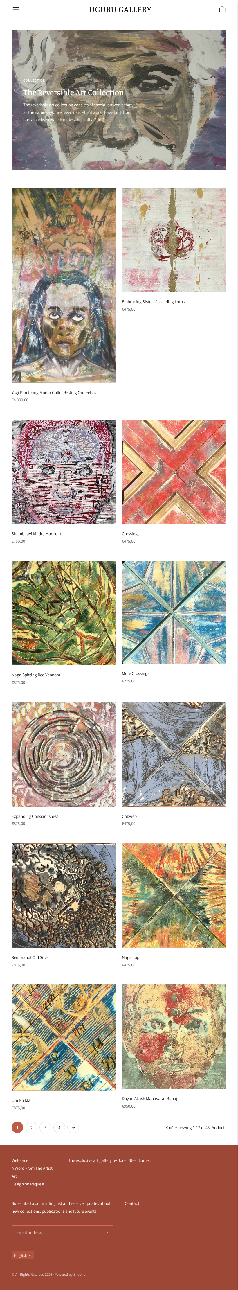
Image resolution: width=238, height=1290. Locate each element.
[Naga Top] (174, 895)
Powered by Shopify (70, 1274)
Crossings (130, 533)
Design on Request (28, 1184)
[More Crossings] (174, 612)
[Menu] (16, 9)
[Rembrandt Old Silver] (64, 895)
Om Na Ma (21, 1100)
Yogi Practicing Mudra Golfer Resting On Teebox (54, 392)
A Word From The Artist (32, 1168)
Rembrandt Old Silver (31, 957)
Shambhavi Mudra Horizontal (38, 533)
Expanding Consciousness (35, 816)
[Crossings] (174, 472)
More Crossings (135, 673)
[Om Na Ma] (64, 1037)
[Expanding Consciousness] (64, 754)
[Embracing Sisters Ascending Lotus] (174, 240)
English (20, 1255)
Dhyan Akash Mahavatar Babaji (150, 1098)
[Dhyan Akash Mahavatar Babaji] (174, 1036)
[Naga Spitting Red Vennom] (64, 613)
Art (14, 1176)
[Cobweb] (174, 754)
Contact (132, 1203)
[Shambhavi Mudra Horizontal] (64, 472)
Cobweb (129, 816)
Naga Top (130, 957)
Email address (28, 1225)
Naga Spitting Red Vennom (36, 675)
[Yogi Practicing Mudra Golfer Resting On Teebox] (64, 285)
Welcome (20, 1160)
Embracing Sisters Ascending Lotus (153, 301)
